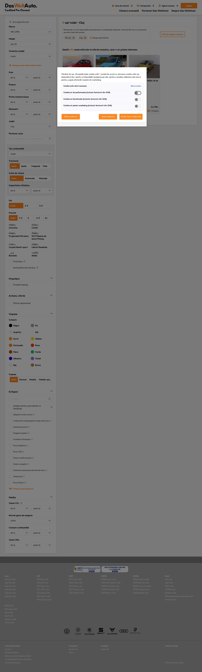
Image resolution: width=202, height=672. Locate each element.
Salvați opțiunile (108, 116)
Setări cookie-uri (70, 116)
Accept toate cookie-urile (131, 116)
